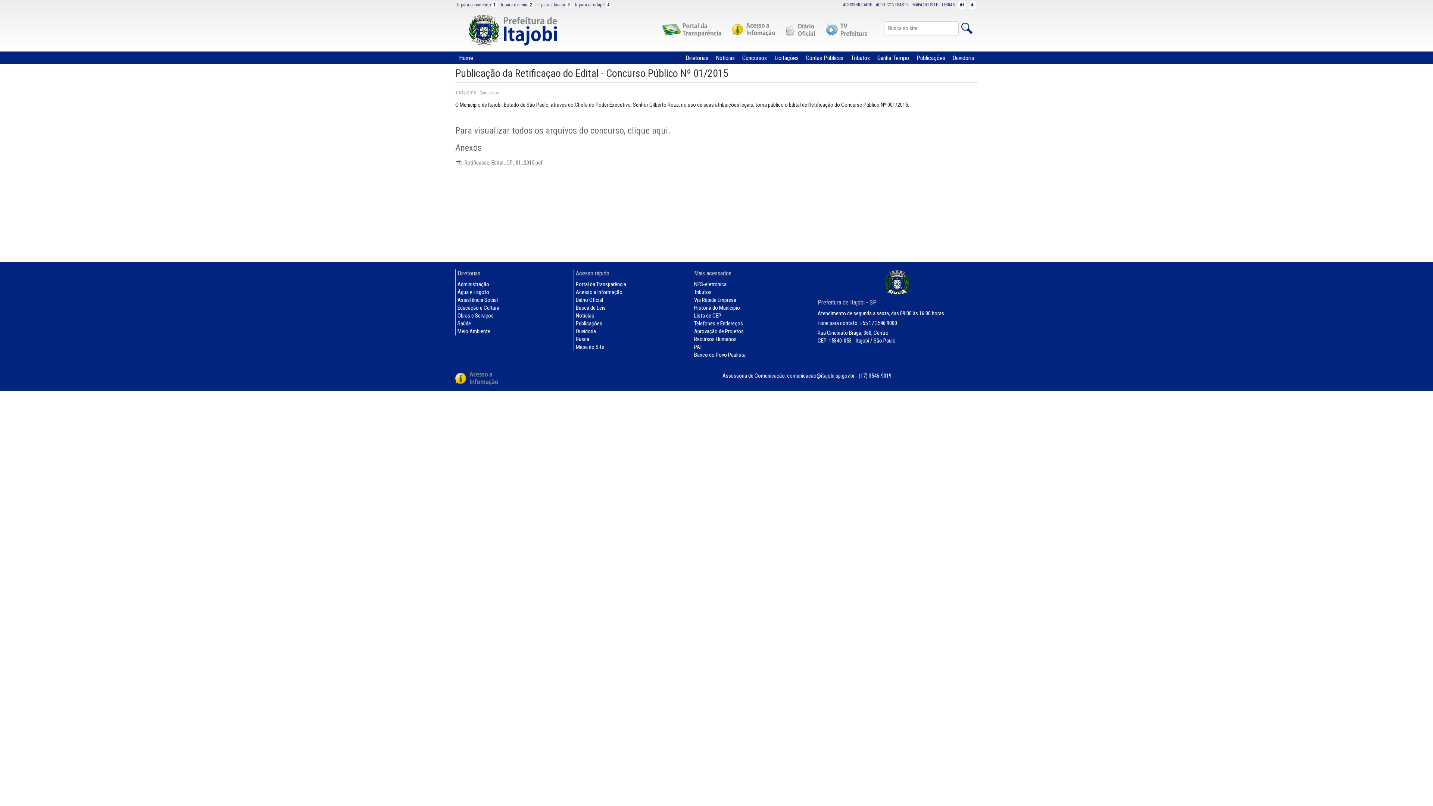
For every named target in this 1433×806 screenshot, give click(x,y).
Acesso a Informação (599, 292)
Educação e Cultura (478, 307)
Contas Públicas (824, 58)
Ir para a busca (553, 4)
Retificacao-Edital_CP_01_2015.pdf (503, 162)
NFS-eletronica (710, 284)
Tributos (860, 58)
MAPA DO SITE (925, 4)
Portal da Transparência (601, 284)
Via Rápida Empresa (715, 300)
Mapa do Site (590, 347)
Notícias (725, 58)
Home (466, 58)
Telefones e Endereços (718, 323)
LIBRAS (948, 4)
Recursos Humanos (715, 339)
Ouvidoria (963, 58)
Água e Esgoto (473, 292)
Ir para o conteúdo (476, 4)
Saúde (464, 323)
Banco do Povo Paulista (720, 355)
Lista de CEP (707, 315)
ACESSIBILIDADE (857, 4)
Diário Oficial (589, 300)
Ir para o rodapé (592, 4)
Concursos (754, 58)
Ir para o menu (516, 4)
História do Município (717, 307)
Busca (582, 339)
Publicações (931, 58)
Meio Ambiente (474, 331)
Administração (473, 284)
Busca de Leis (591, 307)
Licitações (786, 58)
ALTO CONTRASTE (892, 4)
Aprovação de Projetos (719, 331)
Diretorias (697, 58)
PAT (698, 347)
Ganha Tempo (893, 58)
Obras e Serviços (476, 315)
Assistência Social (478, 300)
